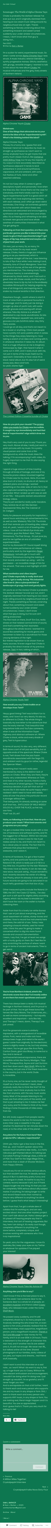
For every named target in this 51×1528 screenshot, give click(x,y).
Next (44, 1487)
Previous (8, 1476)
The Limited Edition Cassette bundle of (25, 416)
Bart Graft (29, 1066)
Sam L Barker (17, 46)
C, (33, 67)
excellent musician (12, 1305)
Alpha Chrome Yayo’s (15, 699)
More (6, 1518)
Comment (39, 1467)
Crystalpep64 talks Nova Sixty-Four (30, 1489)
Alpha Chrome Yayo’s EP (22, 1286)
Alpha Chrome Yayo (32, 55)
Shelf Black (8, 1311)
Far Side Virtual (9, 4)
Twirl (13, 649)
